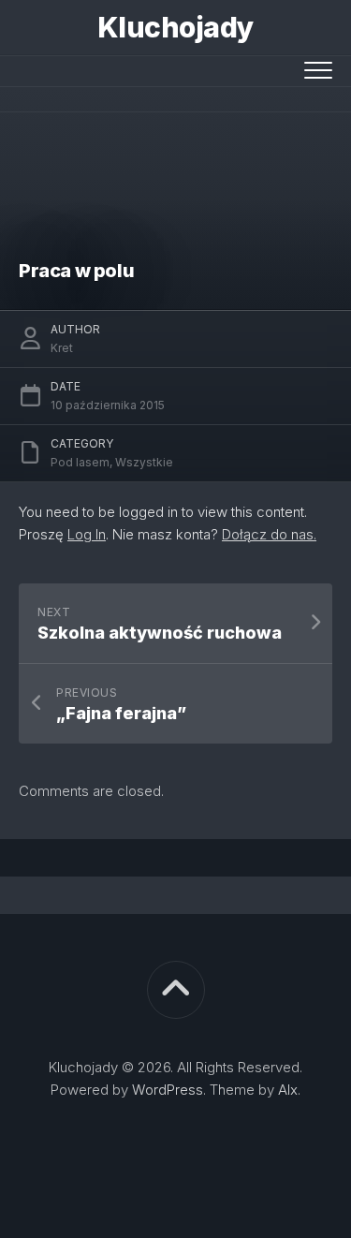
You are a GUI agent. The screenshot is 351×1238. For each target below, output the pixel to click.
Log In (86, 534)
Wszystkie (144, 462)
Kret (62, 348)
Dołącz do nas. (269, 534)
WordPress (167, 1089)
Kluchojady (176, 27)
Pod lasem (80, 462)
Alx (288, 1089)
